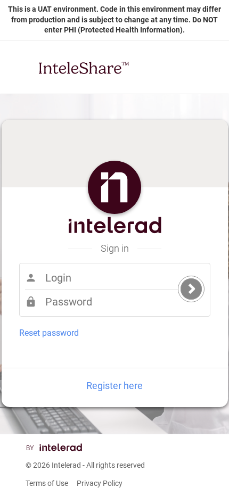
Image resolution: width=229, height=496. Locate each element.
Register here (114, 385)
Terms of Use (47, 483)
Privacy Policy (99, 483)
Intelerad (66, 465)
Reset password (49, 333)
